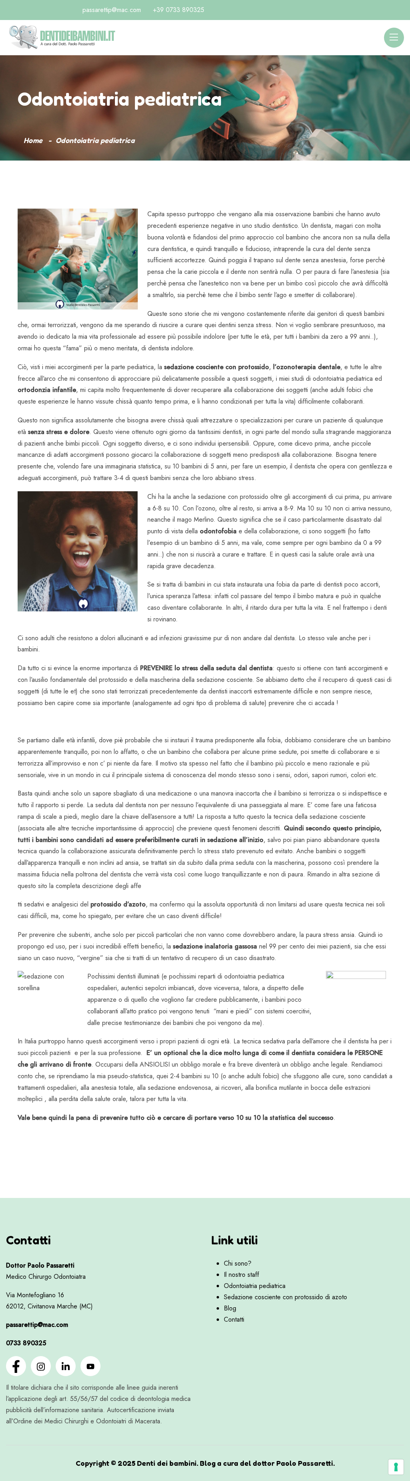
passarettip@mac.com (111, 9)
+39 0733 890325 (178, 9)
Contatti (234, 1319)
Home (33, 140)
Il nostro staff (241, 1274)
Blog (230, 1308)
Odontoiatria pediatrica (254, 1285)
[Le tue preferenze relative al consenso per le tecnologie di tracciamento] (396, 1467)
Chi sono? (237, 1263)
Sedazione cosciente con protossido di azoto (285, 1297)
